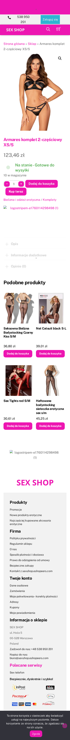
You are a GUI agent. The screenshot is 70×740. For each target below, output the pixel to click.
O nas (13, 549)
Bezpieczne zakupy (22, 565)
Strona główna (14, 44)
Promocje (16, 509)
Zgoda (36, 733)
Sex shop (15, 29)
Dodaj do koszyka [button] (18, 353)
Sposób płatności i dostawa (27, 554)
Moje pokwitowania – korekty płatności (34, 596)
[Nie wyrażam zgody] (64, 725)
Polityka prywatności (23, 538)
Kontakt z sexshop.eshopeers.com (31, 571)
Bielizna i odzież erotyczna (22, 199)
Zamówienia (17, 591)
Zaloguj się (50, 19)
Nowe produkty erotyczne (26, 515)
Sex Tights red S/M (17, 401)
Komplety (49, 199)
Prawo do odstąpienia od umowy (30, 560)
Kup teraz (16, 191)
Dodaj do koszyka (41, 184)
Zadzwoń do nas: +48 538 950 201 (31, 649)
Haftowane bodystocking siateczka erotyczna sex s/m (50, 407)
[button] (59, 58)
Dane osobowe (19, 585)
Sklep (32, 44)
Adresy (14, 601)
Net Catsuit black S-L (51, 328)
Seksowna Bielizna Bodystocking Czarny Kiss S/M (18, 332)
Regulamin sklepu (21, 543)
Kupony (14, 607)
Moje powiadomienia (22, 612)
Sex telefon (17, 672)
